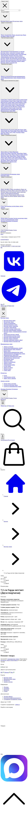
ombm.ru (17, 704)
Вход (2, 234)
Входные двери (5, 12)
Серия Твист (19, 101)
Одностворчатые (13, 51)
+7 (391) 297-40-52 (5, 246)
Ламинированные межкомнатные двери (11, 109)
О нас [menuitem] (2, 398)
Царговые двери (5, 175)
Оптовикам (15, 221)
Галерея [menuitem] (6, 398)
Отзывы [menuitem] (10, 398)
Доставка (3, 221)
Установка (9, 221)
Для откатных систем (10, 206)
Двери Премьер (21, 156)
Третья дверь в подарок (7, 218)
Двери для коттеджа (17, 35)
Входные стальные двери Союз (13, 54)
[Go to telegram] (14, 752)
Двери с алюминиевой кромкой (8, 135)
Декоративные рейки (14, 194)
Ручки (2, 206)
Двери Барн (20, 153)
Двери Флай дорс (5, 131)
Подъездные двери (18, 21)
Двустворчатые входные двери (17, 58)
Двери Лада (4, 153)
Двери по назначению (6, 22)
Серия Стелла (21, 106)
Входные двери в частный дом (9, 62)
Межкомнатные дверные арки (9, 161)
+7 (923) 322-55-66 (15, 246)
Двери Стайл (11, 157)
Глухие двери (7, 366)
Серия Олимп (23, 99)
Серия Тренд (21, 103)
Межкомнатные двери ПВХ (8, 110)
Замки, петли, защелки (10, 378)
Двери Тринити (16, 154)
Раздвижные (15, 193)
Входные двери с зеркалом (8, 53)
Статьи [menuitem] (15, 398)
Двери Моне (20, 131)
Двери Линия (23, 154)
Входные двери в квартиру (11, 338)
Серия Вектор (4, 108)
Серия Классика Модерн (10, 106)
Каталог (3, 316)
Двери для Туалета (16, 190)
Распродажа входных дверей (11, 334)
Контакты (3, 231)
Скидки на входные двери (20, 218)
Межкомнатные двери (6, 64)
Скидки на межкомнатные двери (9, 219)
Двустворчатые (5, 51)
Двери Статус (9, 132)
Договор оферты (8, 696)
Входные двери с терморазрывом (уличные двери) (12, 56)
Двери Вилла (18, 157)
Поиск (2, 10)
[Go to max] (14, 781)
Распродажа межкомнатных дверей (13, 348)
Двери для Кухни (21, 192)
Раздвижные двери (5, 163)
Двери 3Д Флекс (18, 159)
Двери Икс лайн (5, 156)
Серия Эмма (11, 102)
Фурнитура (3, 199)
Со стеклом (21, 51)
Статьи (15, 230)
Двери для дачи (10, 36)
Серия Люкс (4, 99)
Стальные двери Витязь (10, 327)
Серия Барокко (5, 101)
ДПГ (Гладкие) (17, 132)
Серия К (9, 99)
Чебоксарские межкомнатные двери (9, 80)
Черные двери (17, 196)
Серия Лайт (19, 108)
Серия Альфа (12, 108)
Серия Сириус (12, 105)
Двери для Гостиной (10, 192)
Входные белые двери (7, 21)
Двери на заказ (5, 194)
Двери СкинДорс (12, 153)
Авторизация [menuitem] (4, 440)
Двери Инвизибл (13, 152)
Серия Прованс (19, 102)
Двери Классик (5, 129)
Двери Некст (13, 156)
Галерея (6, 230)
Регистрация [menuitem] (11, 440)
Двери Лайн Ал (5, 152)
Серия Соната (16, 99)
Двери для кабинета (15, 189)
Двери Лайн (23, 129)
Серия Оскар (14, 103)
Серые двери (7, 370)
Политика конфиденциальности (12, 698)
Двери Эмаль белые (12, 160)
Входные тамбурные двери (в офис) (15, 61)
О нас (2, 230)
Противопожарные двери (7, 37)
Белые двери (7, 351)
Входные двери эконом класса (9, 59)
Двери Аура (8, 154)
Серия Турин (12, 101)
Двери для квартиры (6, 35)
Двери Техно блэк (9, 159)
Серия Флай (7, 103)
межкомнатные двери (13, 659)
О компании (4, 222)
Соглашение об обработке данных (13, 699)
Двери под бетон (8, 196)
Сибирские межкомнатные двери (9, 112)
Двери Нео (6, 133)
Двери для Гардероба (6, 193)
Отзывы (10, 230)
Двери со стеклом (5, 76)
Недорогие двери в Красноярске (9, 660)
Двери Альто (4, 157)
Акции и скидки (5, 209)
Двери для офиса (5, 189)
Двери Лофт (13, 131)
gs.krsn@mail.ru (5, 239)
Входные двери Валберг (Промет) (13, 55)
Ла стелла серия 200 (14, 129)
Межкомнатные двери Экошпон (13, 77)
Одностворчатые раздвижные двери (10, 174)
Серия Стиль (4, 105)
